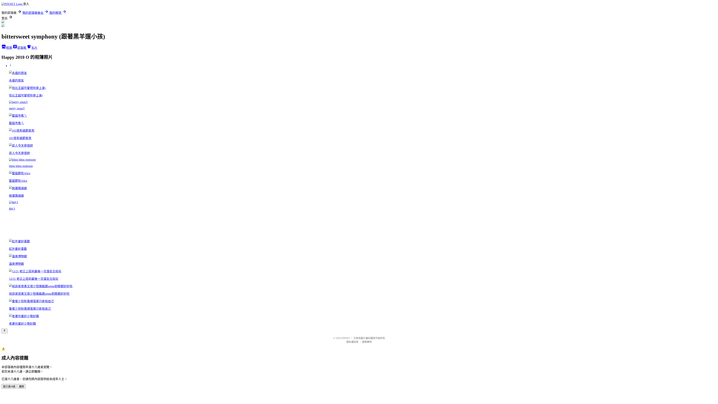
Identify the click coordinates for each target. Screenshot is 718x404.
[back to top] (4, 331)
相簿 (9, 47)
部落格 (22, 47)
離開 (21, 386)
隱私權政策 (352, 341)
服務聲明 (367, 341)
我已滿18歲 (9, 386)
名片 (34, 47)
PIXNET (345, 338)
